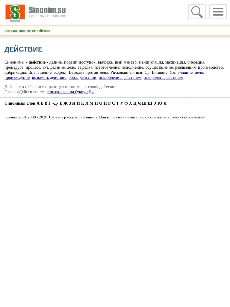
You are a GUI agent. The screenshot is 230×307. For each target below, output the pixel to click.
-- (55, 103)
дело (199, 72)
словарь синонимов (20, 30)
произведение (17, 77)
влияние (185, 72)
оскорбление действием (120, 77)
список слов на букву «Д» (70, 91)
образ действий (82, 77)
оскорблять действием (163, 77)
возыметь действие (49, 77)
